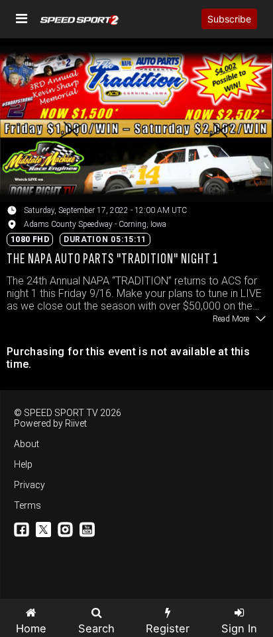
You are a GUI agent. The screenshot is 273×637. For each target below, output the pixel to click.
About (26, 444)
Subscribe (229, 18)
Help (23, 464)
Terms (27, 505)
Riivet (76, 423)
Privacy (29, 485)
